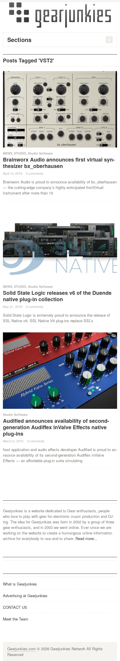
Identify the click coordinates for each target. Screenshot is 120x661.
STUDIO (20, 153)
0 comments (34, 173)
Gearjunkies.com (21, 648)
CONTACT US (15, 607)
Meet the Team (15, 619)
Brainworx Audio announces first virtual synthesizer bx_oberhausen (59, 163)
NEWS (7, 153)
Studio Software (40, 153)
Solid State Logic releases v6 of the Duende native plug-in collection (57, 296)
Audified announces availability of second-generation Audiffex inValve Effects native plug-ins (56, 427)
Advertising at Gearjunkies (25, 595)
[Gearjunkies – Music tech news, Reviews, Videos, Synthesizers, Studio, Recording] (60, 15)
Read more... (86, 538)
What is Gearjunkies (20, 584)
